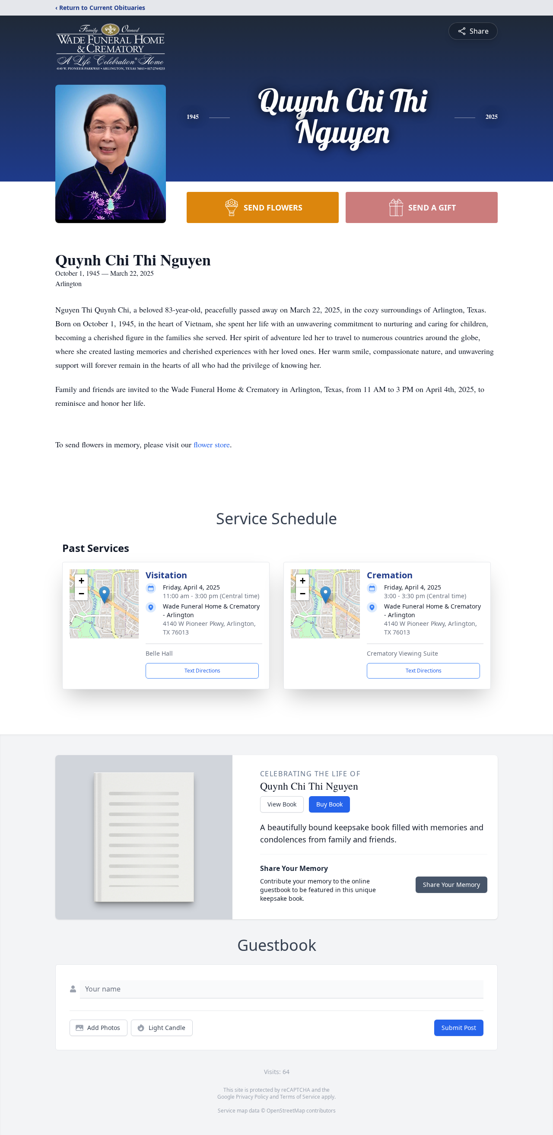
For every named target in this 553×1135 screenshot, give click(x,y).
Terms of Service (300, 1096)
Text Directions (202, 670)
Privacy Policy (252, 1096)
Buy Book (329, 804)
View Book (281, 804)
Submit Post (459, 1027)
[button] (104, 595)
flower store (212, 444)
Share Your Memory (451, 884)
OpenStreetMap (286, 1110)
